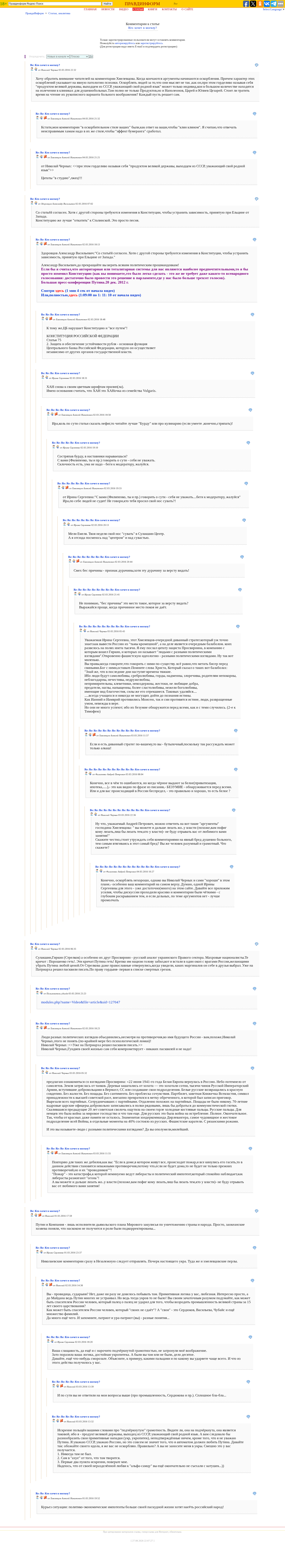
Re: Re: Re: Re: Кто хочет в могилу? (68, 409)
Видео (123, 9)
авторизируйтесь (125, 43)
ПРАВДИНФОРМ (142, 3)
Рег (176, 3)
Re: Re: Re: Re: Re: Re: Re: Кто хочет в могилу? (91, 520)
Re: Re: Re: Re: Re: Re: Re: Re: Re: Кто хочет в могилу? (107, 589)
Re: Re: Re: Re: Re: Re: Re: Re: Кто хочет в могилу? (99, 556)
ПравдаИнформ (34, 13)
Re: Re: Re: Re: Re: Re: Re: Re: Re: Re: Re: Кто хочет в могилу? (122, 730)
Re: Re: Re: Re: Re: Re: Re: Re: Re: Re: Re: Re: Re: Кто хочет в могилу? (137, 866)
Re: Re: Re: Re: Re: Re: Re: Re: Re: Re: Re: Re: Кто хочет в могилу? (130, 810)
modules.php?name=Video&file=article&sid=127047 (80, 1002)
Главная (90, 9)
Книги (152, 9)
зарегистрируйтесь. (151, 43)
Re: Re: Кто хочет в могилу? (53, 113)
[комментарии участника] (36, 70)
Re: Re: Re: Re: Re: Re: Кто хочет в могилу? (83, 483)
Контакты (169, 9)
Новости (107, 9)
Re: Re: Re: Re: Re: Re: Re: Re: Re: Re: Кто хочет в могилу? (114, 626)
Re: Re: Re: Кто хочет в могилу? (60, 314)
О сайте (187, 9)
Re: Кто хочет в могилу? (45, 65)
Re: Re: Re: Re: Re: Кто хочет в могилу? (76, 442)
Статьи (138, 9)
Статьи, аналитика (59, 13)
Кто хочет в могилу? (142, 27)
